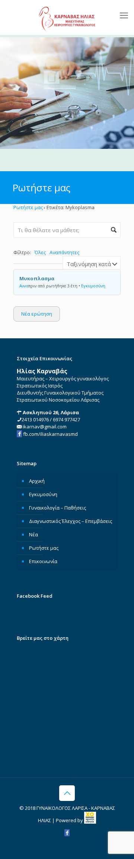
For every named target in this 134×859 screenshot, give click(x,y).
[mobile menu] (124, 15)
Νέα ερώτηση (36, 313)
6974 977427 (66, 419)
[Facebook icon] (67, 832)
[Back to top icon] (67, 793)
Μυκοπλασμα (36, 278)
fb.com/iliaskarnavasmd (50, 434)
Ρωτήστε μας (28, 207)
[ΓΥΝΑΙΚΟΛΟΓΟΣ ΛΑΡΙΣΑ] (67, 17)
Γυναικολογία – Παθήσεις (57, 507)
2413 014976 (35, 419)
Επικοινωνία (43, 561)
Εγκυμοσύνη (93, 285)
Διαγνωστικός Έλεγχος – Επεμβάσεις (70, 521)
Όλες (40, 252)
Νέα (33, 534)
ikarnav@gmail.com (44, 426)
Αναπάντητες (64, 252)
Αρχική (37, 481)
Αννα (23, 285)
